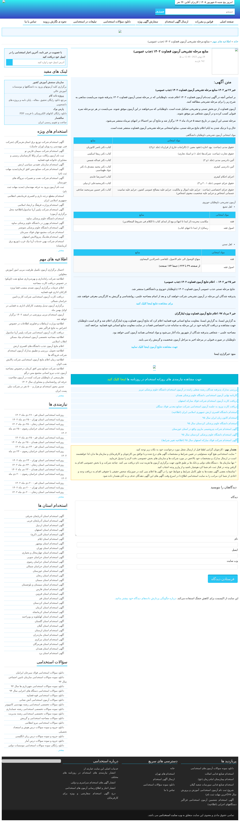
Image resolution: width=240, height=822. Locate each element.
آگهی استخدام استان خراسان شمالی (45, 566)
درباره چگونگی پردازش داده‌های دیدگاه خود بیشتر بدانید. (145, 598)
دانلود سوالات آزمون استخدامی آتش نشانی (41, 700)
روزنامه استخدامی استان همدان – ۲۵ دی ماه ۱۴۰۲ (38, 442)
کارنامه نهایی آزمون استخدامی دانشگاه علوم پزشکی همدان (206, 395)
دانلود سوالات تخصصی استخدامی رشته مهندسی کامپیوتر (34, 704)
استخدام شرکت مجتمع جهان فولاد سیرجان (42, 232)
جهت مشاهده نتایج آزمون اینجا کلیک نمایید (154, 346)
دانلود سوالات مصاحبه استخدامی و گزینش (42, 718)
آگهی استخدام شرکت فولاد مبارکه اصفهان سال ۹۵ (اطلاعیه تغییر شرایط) (199, 440)
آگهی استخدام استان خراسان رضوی (45, 562)
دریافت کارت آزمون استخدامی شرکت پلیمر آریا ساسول (35, 332)
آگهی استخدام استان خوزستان (48, 571)
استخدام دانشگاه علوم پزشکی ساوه (45, 218)
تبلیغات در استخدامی (85, 21)
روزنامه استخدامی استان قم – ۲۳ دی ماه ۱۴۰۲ (39, 446)
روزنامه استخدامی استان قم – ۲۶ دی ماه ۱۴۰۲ (39, 415)
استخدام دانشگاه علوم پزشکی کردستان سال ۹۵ (212, 423)
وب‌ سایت (232, 560)
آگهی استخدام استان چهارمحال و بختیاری (43, 552)
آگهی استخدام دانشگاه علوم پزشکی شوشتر (41, 227)
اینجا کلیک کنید (116, 379)
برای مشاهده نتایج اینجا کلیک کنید (154, 303)
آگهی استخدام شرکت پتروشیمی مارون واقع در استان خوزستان (204, 429)
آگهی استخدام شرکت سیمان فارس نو (44, 151)
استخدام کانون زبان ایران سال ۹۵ (219, 417)
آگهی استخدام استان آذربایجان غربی (45, 520)
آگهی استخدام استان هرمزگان (48, 644)
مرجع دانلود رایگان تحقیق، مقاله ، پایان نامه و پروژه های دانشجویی (38, 100)
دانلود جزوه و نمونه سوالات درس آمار (44, 741)
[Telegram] (18, 815)
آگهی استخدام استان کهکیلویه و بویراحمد (43, 616)
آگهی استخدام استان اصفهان (49, 530)
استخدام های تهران (165, 773)
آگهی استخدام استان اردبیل (50, 525)
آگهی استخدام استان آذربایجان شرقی (44, 516)
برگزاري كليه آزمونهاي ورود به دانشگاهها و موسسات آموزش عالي (39, 86)
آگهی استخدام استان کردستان (48, 603)
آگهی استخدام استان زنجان (50, 575)
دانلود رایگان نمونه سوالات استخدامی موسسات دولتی (36, 745)
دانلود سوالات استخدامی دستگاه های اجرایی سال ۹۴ (36, 691)
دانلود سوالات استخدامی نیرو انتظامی (44, 722)
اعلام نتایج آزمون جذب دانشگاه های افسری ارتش (38, 346)
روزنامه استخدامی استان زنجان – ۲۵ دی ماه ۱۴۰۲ (38, 424)
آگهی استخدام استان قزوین (50, 594)
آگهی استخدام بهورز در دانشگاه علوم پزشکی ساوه (38, 223)
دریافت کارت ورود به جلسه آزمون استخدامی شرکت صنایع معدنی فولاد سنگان (196, 406)
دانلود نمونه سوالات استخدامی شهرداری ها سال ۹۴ (37, 686)
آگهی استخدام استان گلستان (49, 621)
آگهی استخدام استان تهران (50, 548)
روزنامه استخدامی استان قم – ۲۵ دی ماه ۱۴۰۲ (39, 437)
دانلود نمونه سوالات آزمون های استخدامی (212, 768)
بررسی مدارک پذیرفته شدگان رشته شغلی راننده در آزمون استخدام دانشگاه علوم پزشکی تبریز (188, 389)
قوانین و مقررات (204, 21)
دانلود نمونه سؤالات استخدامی (159, 784)
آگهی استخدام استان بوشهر (50, 543)
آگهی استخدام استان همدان (50, 648)
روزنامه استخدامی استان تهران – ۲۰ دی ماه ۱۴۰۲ (38, 487)
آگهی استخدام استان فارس (50, 589)
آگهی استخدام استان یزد (51, 653)
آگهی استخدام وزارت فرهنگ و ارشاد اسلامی (41, 205)
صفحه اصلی (227, 21)
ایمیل (235, 549)
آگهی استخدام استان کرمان (50, 607)
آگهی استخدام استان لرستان (49, 630)
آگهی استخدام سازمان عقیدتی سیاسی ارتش (41, 164)
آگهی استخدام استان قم (51, 598)
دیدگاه (234, 497)
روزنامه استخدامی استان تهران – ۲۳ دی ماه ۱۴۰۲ (38, 460)
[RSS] (9, 815)
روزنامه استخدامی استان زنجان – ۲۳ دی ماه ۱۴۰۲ (38, 465)
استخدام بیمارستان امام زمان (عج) (216, 779)
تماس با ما (31, 21)
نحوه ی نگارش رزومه (55, 21)
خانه (236, 41)
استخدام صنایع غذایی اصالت (219, 773)
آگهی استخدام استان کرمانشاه (48, 612)
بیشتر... (60, 250)
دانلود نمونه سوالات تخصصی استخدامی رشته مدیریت (36, 713)
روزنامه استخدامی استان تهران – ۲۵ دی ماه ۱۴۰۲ (38, 419)
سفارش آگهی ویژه (148, 21)
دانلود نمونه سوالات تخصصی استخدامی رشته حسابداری (35, 709)
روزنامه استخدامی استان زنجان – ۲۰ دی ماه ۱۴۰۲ (38, 492)
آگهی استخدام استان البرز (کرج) (47, 534)
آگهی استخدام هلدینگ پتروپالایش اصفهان (43, 236)
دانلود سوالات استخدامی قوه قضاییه (45, 695)
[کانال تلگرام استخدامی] (120, 32)
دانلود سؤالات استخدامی (117, 21)
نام (236, 538)
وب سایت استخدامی (170, 815)
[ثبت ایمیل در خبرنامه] (9, 62)
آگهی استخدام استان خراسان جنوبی (45, 557)
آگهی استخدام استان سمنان (49, 580)
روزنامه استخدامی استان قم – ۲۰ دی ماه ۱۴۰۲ (39, 483)
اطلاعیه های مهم (221, 41)
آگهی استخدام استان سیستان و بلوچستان (43, 584)
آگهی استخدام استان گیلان (50, 625)
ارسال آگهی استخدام (177, 21)
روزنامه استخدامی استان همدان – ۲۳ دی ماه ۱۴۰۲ (38, 469)
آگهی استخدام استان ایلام (51, 539)
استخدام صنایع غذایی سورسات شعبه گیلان (212, 784)
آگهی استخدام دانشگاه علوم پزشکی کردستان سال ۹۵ (209, 434)
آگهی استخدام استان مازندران (48, 635)
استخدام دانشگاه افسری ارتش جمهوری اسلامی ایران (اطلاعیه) (204, 412)
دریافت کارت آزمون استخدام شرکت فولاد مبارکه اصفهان (207, 401)
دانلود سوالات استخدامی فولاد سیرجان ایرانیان (40, 672)
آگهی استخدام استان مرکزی (49, 639)
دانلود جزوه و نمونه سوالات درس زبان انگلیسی (39, 736)
